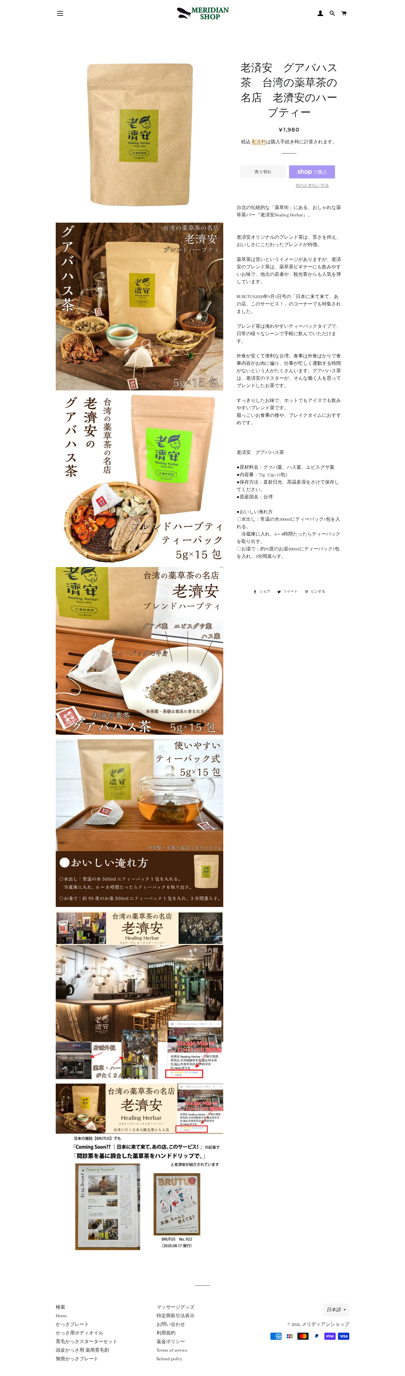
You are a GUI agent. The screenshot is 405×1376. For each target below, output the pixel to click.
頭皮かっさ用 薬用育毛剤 (82, 1350)
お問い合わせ (171, 1324)
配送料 (259, 142)
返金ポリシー (171, 1341)
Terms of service (172, 1350)
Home (61, 1315)
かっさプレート (72, 1324)
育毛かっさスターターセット (86, 1341)
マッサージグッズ (175, 1307)
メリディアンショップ (325, 1324)
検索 (60, 1307)
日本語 (333, 1309)
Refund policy (169, 1358)
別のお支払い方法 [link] (312, 185)
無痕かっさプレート (77, 1358)
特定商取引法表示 (175, 1315)
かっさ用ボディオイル (79, 1333)
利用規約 (166, 1333)
